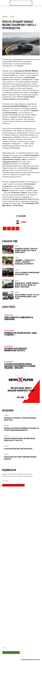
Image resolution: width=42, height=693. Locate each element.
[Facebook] (4, 228)
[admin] (18, 222)
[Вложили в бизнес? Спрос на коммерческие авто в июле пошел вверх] (8, 249)
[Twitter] (13, 228)
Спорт (6, 415)
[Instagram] (9, 228)
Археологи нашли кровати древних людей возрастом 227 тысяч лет (19, 439)
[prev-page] (2, 462)
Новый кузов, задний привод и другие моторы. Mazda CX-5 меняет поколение (27, 285)
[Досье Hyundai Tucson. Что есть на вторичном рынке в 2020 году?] (8, 295)
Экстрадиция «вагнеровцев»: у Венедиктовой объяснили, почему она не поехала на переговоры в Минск (20, 559)
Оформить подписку (13, 485)
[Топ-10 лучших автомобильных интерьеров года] (8, 272)
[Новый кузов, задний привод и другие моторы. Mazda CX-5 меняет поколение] (8, 284)
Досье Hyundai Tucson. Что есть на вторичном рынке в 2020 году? (27, 296)
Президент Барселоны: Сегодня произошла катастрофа (20, 419)
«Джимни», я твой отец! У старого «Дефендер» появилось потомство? (25, 262)
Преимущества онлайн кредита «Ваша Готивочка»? (20, 508)
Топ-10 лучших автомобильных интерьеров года (27, 273)
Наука (6, 436)
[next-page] (4, 462)
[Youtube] (17, 228)
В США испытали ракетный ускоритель (18, 448)
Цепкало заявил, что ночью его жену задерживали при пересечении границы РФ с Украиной (20, 553)
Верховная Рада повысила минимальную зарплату (21, 539)
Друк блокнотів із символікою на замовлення (19, 607)
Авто (12, 16)
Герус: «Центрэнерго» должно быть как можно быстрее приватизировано (19, 548)
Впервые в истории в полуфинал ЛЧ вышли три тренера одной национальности (21, 429)
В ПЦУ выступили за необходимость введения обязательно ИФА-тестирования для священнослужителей (19, 621)
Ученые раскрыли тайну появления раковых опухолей (20, 458)
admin (23, 222)
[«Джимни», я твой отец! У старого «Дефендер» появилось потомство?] (8, 260)
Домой (5, 16)
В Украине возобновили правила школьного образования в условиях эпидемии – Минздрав (19, 543)
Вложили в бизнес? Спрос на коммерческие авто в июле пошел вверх (26, 250)
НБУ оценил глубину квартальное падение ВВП (19, 512)
